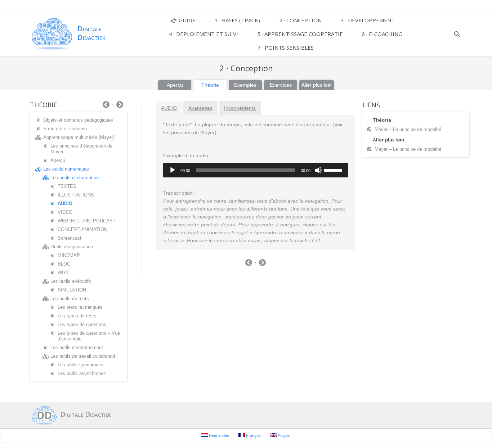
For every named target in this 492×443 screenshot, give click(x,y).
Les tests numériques (80, 307)
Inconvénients (240, 108)
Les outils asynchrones (82, 373)
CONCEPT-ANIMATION (82, 229)
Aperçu (175, 85)
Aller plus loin (316, 85)
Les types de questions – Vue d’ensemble (89, 336)
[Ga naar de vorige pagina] (248, 263)
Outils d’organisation (71, 246)
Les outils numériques (66, 169)
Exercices (281, 85)
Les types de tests (77, 315)
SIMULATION (72, 290)
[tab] (169, 108)
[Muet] (318, 170)
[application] (255, 170)
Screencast (69, 238)
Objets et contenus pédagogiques (78, 120)
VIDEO (65, 212)
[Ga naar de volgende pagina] (262, 263)
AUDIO (169, 108)
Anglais (283, 435)
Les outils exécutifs (70, 281)
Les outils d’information (74, 177)
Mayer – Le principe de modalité (408, 129)
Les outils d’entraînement (76, 347)
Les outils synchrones (80, 364)
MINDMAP (69, 255)
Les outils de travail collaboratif (82, 356)
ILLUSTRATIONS (76, 195)
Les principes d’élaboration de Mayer (81, 148)
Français (253, 435)
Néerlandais (219, 435)
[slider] (334, 169)
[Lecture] (172, 170)
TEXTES (67, 186)
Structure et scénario (65, 128)
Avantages (200, 108)
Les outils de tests (69, 298)
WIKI (63, 272)
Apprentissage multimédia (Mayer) (79, 137)
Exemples (245, 85)
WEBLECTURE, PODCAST (87, 220)
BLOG (64, 264)
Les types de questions (82, 324)
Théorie (210, 85)
